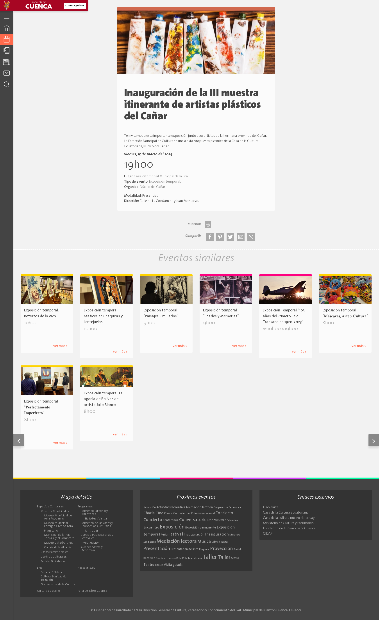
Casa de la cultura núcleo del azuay (289, 518)
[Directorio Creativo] (6, 50)
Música (204, 541)
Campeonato (220, 508)
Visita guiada (173, 565)
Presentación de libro (184, 549)
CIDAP (268, 534)
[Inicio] (6, 28)
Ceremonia (235, 508)
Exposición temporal (164, 181)
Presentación (156, 548)
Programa (204, 549)
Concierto (224, 513)
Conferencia (171, 520)
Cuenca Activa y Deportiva (92, 549)
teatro (235, 558)
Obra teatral (220, 542)
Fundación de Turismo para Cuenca (289, 528)
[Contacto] (6, 73)
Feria (164, 534)
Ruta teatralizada (192, 558)
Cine (159, 513)
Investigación (90, 543)
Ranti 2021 (91, 530)
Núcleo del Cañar (152, 187)
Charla (149, 513)
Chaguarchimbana (113, 344)
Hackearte (270, 507)
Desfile (221, 520)
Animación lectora (199, 507)
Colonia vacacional (203, 513)
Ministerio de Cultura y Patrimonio (288, 523)
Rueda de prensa (166, 558)
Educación (232, 520)
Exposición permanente (200, 527)
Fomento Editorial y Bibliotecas (94, 513)
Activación (149, 507)
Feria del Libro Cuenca (92, 591)
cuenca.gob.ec (74, 5)
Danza (212, 520)
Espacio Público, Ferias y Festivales (97, 537)
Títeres (159, 565)
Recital (237, 549)
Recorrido (149, 558)
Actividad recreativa (170, 507)
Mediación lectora (177, 541)
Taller (209, 557)
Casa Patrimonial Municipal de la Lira (161, 176)
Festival (175, 534)
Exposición (172, 527)
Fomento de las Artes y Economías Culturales (97, 525)
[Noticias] (6, 61)
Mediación (149, 542)
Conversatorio (193, 520)
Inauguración (194, 534)
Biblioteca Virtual (95, 518)
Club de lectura (181, 513)
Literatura (234, 535)
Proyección (221, 548)
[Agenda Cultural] (6, 39)
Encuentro (151, 527)
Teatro (148, 565)
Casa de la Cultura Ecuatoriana (286, 512)
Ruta (179, 558)
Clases (168, 513)
